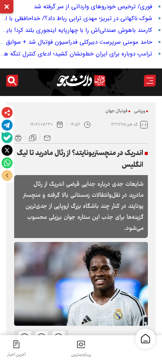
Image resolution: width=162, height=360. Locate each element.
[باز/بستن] (7, 175)
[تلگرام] (7, 125)
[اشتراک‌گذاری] (7, 112)
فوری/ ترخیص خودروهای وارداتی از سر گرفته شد (93, 6)
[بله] (7, 137)
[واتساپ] (7, 163)
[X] (7, 150)
